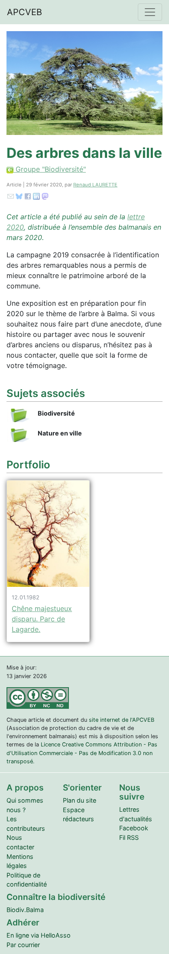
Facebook (133, 828)
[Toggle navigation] (150, 12)
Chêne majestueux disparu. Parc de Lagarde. (42, 619)
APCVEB (24, 12)
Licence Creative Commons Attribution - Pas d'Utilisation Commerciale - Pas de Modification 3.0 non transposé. (81, 752)
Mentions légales (19, 861)
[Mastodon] (45, 196)
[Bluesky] (19, 196)
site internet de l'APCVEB (121, 720)
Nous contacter (20, 842)
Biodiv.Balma (25, 909)
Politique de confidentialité (26, 879)
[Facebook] (27, 196)
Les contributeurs (25, 823)
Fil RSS (129, 837)
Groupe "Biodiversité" (49, 169)
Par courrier (23, 944)
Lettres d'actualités (135, 814)
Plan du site (79, 800)
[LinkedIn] (36, 196)
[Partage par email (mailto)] (10, 196)
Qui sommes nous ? (24, 805)
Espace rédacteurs (78, 814)
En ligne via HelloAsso (38, 935)
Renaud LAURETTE (95, 185)
